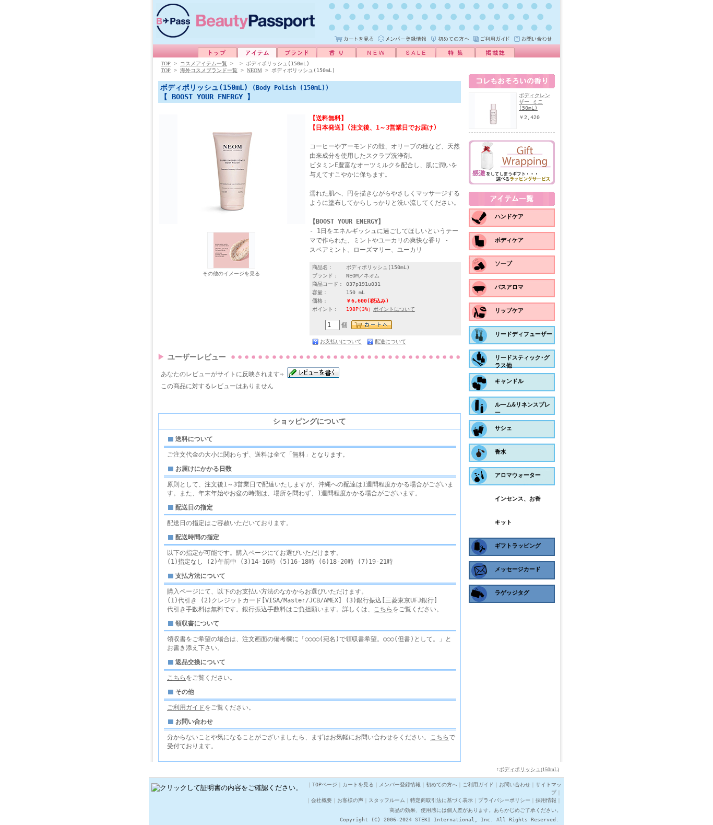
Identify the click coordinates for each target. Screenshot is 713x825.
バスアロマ (509, 287)
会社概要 (321, 800)
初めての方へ (441, 784)
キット (503, 522)
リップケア (509, 310)
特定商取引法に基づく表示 (441, 800)
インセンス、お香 (518, 498)
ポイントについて (394, 309)
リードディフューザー (523, 334)
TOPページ (324, 784)
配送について (390, 341)
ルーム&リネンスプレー (522, 408)
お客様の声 (350, 800)
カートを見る (358, 784)
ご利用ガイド (186, 707)
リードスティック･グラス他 (522, 361)
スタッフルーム (387, 800)
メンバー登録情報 (400, 784)
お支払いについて (341, 341)
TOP (166, 63)
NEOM (254, 70)
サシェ (503, 428)
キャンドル (509, 381)
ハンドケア (509, 216)
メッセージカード (518, 569)
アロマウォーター (518, 475)
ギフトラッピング (518, 545)
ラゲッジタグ (512, 592)
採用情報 (546, 800)
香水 (500, 451)
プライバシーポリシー (504, 800)
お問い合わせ (514, 784)
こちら (383, 609)
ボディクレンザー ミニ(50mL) (534, 101)
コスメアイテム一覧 (203, 63)
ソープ (503, 263)
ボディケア (509, 240)
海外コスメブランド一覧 (208, 70)
